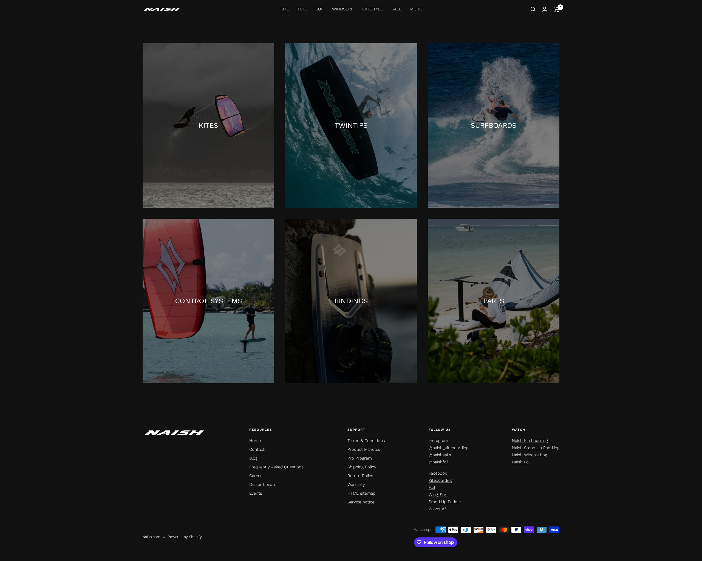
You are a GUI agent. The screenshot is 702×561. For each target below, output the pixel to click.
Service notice (360, 502)
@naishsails (440, 454)
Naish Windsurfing (529, 454)
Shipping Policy (361, 466)
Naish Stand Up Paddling (535, 447)
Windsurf (437, 508)
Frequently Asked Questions (276, 466)
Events (255, 493)
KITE (285, 9)
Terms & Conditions (366, 440)
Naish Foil (521, 462)
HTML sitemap (361, 493)
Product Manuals (363, 449)
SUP (319, 9)
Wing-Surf (438, 494)
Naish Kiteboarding (530, 440)
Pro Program (359, 458)
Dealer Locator (263, 484)
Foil (432, 487)
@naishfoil (438, 462)
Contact (257, 449)
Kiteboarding (440, 480)
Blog (253, 458)
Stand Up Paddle (445, 501)
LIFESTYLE (372, 9)
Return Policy (360, 475)
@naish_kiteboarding (448, 447)
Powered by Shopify (185, 537)
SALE (396, 9)
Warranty (356, 484)
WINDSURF (342, 9)
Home (255, 440)
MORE (416, 9)
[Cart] (556, 9)
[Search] (533, 9)
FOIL (302, 9)
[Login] (544, 9)
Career (255, 475)
